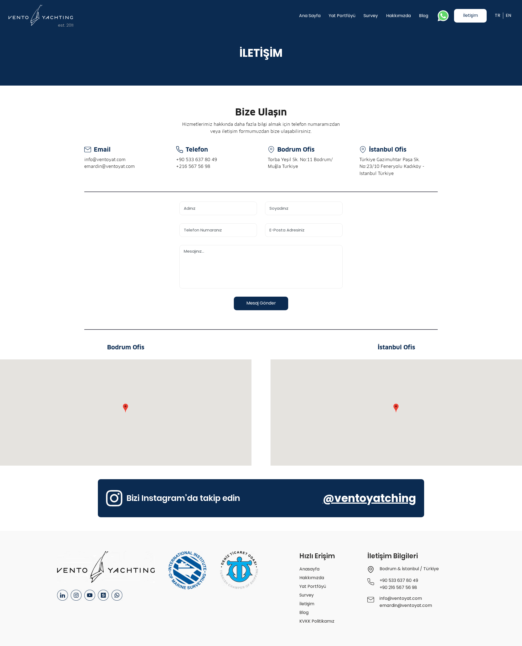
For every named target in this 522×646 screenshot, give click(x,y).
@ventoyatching (369, 498)
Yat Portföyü (312, 586)
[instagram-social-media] (76, 595)
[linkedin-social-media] (62, 595)
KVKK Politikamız (316, 621)
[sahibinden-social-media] (103, 595)
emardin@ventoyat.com (109, 166)
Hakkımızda (311, 578)
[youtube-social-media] (89, 595)
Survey (306, 595)
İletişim (306, 604)
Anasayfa (309, 569)
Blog (304, 612)
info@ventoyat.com (105, 159)
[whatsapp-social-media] (116, 595)
